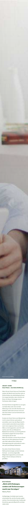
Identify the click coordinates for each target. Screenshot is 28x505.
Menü (14, 380)
